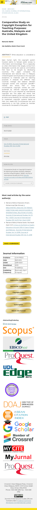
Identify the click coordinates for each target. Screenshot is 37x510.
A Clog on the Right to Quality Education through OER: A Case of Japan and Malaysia (20, 227)
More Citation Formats (13, 183)
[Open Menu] (2, 2)
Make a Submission (11, 243)
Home (4, 9)
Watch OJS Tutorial (19, 311)
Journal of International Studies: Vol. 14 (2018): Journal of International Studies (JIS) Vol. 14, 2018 (19, 232)
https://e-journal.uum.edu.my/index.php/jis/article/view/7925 (18, 177)
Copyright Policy (18, 292)
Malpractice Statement (18, 280)
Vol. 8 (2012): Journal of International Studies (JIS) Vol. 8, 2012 (16, 12)
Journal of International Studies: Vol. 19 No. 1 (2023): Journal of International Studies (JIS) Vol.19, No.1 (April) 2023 (19, 217)
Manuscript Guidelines (18, 286)
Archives (10, 9)
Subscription (18, 305)
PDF (7, 117)
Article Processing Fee (18, 298)
